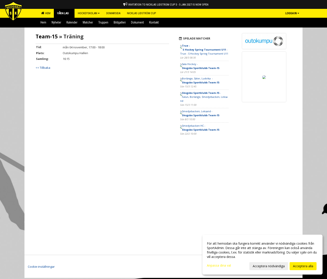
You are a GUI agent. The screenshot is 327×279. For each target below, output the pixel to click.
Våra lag (63, 13)
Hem (47, 13)
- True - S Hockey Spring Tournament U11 (204, 49)
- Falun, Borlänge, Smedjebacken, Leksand (204, 96)
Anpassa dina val (219, 265)
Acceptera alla (303, 266)
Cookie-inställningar (41, 267)
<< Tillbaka (43, 68)
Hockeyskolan (87, 13)
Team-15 (47, 36)
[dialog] (262, 255)
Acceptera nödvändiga (269, 266)
